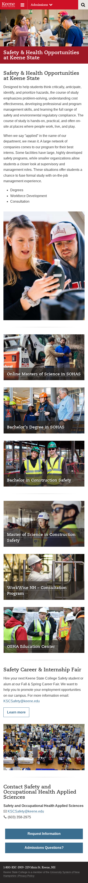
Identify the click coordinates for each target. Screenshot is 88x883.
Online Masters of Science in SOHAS (44, 373)
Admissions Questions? (44, 847)
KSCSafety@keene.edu (21, 701)
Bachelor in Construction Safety (39, 480)
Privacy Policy (26, 875)
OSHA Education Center (31, 646)
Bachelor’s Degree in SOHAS (36, 427)
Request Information (44, 834)
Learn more (16, 712)
